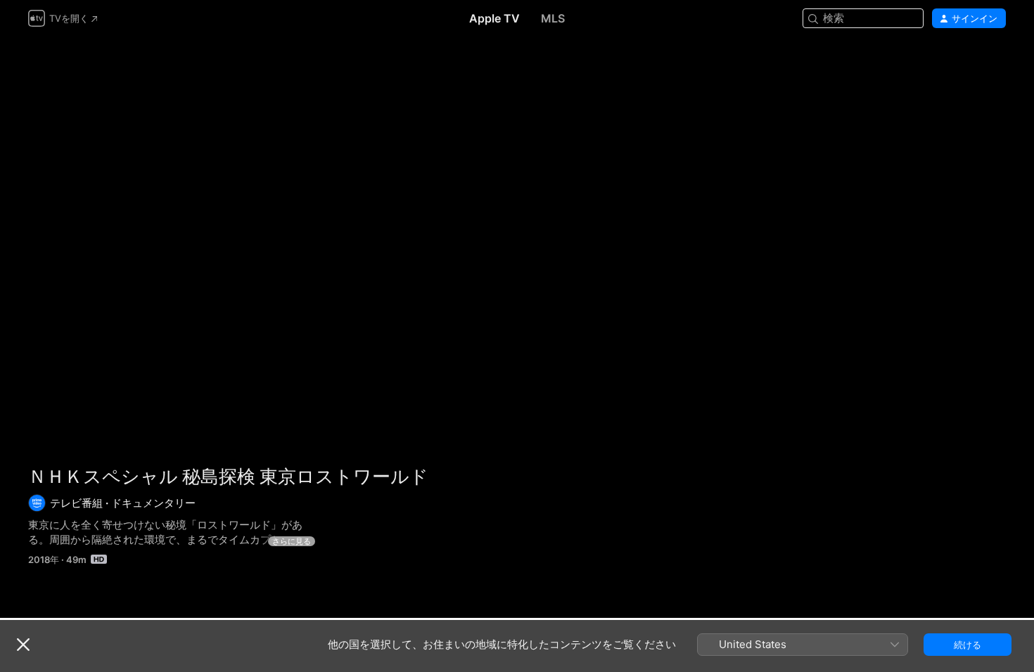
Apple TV (494, 18)
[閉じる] (23, 644)
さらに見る (291, 541)
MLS (553, 18)
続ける (967, 644)
